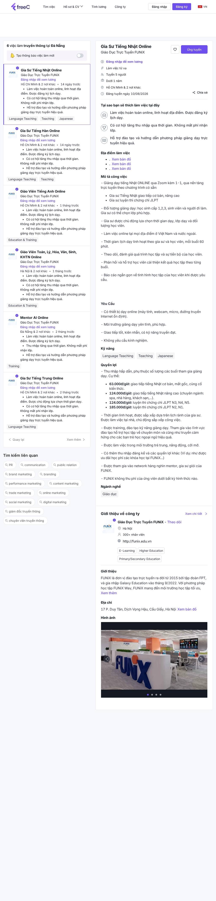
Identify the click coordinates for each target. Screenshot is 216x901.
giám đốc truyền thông (24, 511)
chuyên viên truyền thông (26, 520)
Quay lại (18, 439)
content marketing (65, 483)
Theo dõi (173, 522)
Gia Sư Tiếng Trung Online (41, 378)
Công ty (120, 6)
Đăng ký (182, 6)
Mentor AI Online (34, 317)
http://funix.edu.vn (137, 541)
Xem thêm (74, 439)
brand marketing (20, 474)
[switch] (80, 55)
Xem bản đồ (121, 159)
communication (34, 465)
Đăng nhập (159, 6)
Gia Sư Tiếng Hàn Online (40, 131)
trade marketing (20, 493)
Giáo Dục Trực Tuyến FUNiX (40, 75)
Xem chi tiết (193, 513)
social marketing (20, 502)
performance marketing (25, 483)
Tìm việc (49, 6)
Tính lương (99, 6)
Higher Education (151, 550)
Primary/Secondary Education (139, 559)
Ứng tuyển (194, 49)
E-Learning (127, 550)
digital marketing (54, 502)
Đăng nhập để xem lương (38, 79)
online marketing (54, 493)
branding (50, 474)
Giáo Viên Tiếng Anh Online (42, 191)
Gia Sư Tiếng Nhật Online (41, 70)
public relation (67, 465)
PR (11, 465)
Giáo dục (110, 494)
